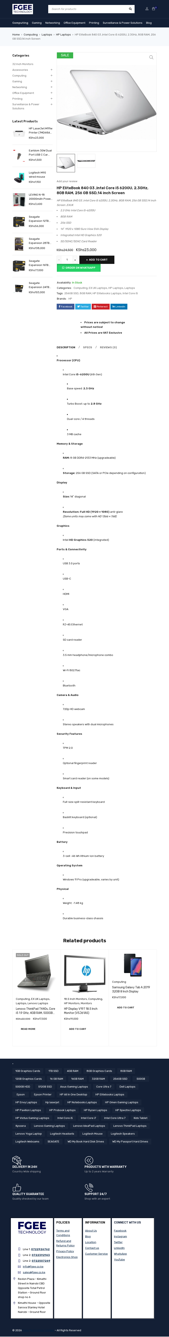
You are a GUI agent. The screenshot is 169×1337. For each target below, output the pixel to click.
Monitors (86, 1003)
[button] (151, 57)
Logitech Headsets (62, 1133)
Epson (21, 1094)
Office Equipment (74, 22)
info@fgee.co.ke (33, 1266)
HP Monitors (72, 1003)
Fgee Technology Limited (38, 1330)
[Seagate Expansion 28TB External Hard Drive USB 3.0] (19, 244)
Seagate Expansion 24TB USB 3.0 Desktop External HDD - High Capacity (39, 285)
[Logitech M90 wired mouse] (19, 177)
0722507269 (41, 1260)
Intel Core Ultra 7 (115, 1118)
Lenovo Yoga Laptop (28, 1133)
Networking (52, 22)
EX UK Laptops (98, 287)
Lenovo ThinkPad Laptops (130, 1125)
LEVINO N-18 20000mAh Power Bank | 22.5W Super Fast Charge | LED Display (40, 197)
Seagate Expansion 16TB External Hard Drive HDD (38, 263)
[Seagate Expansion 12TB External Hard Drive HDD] (19, 222)
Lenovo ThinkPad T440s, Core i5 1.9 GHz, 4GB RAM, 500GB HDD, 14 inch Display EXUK (35, 1013)
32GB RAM (98, 1078)
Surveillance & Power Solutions (122, 22)
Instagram (120, 1236)
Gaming (37, 22)
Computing (20, 22)
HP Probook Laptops (62, 1110)
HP (70, 298)
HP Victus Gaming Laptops (32, 1118)
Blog (149, 22)
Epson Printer (43, 1094)
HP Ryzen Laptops (95, 1110)
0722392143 (41, 1255)
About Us (91, 1230)
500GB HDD (22, 1086)
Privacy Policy (65, 1251)
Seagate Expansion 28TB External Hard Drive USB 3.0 (39, 241)
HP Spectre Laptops (128, 1110)
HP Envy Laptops (26, 1102)
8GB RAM (85, 293)
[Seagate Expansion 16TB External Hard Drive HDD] (19, 266)
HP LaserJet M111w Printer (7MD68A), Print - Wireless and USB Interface (40, 131)
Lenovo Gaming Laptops (49, 1125)
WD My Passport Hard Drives (130, 1141)
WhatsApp (120, 1253)
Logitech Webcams (27, 1141)
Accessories (20, 69)
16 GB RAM (56, 1078)
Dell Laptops (127, 1086)
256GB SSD (71, 293)
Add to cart (98, 259)
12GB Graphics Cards (28, 1078)
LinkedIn (119, 1248)
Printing (94, 22)
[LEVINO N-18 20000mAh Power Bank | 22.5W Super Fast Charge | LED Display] (19, 200)
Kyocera (21, 1125)
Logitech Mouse (92, 1133)
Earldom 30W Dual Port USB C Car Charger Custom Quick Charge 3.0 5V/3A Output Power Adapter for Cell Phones (41, 153)
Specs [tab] (87, 347)
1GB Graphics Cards (27, 1070)
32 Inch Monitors (22, 64)
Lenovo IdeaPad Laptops (89, 1125)
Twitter (118, 1242)
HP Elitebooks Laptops (107, 293)
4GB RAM (72, 1070)
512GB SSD (45, 1086)
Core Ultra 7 (103, 1086)
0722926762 (40, 1249)
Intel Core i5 (130, 293)
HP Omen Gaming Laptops (121, 1102)
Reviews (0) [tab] (108, 347)
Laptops (47, 34)
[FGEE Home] (22, 6)
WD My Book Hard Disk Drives (86, 1141)
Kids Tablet (140, 1118)
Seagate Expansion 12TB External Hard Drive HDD (39, 219)
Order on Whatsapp (80, 267)
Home (16, 34)
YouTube (119, 1259)
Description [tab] (66, 347)
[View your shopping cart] (153, 9)
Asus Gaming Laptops (74, 1086)
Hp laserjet (52, 1102)
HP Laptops (63, 34)
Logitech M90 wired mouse (37, 174)
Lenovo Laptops (38, 1003)
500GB (141, 1078)
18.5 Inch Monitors (75, 998)
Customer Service (96, 1253)
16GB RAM (77, 1078)
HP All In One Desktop (73, 1094)
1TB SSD (54, 1070)
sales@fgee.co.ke (34, 1272)
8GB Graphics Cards (99, 1070)
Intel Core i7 (88, 1118)
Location (90, 1242)
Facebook (120, 1230)
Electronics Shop (67, 1257)
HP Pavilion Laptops (28, 1110)
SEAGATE (53, 1141)
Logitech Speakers (123, 1133)
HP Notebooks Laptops (82, 1102)
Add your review (67, 181)
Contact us (92, 1248)
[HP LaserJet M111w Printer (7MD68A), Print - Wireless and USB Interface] (19, 133)
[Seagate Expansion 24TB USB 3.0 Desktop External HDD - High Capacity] (19, 288)
